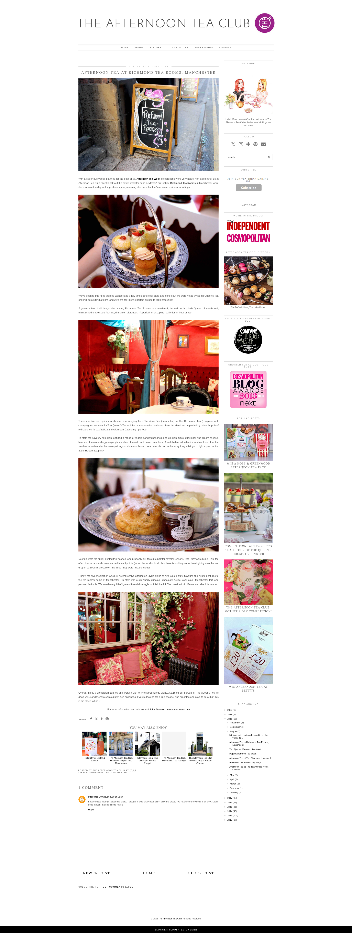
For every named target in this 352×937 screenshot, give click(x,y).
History (156, 47)
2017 (229, 798)
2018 (229, 719)
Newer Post (96, 873)
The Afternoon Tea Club (170, 918)
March (233, 783)
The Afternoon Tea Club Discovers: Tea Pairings (174, 759)
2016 (229, 802)
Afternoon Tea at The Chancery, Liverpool (250, 758)
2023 (229, 710)
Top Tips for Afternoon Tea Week (245, 749)
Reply (91, 809)
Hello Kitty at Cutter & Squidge (94, 759)
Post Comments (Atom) (118, 887)
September (235, 727)
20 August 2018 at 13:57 (111, 797)
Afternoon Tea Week (148, 178)
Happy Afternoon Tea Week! (243, 753)
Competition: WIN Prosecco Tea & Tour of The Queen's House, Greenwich (248, 550)
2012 (229, 820)
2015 (229, 807)
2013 (229, 815)
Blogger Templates (170, 930)
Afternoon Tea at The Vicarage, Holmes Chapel (147, 760)
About (139, 47)
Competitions (178, 47)
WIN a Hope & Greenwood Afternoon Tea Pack (248, 465)
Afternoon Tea (99, 772)
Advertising (204, 47)
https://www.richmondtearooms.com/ (170, 709)
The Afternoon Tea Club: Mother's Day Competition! (248, 609)
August (233, 731)
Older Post (201, 873)
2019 (229, 714)
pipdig (193, 930)
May (232, 775)
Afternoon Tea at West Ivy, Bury (245, 762)
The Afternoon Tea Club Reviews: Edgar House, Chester (200, 760)
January (234, 792)
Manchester (119, 772)
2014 (229, 811)
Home (124, 47)
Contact (225, 47)
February (234, 788)
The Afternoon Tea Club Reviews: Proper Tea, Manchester (121, 760)
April (232, 779)
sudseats (93, 797)
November (235, 722)
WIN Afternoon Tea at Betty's (248, 688)
